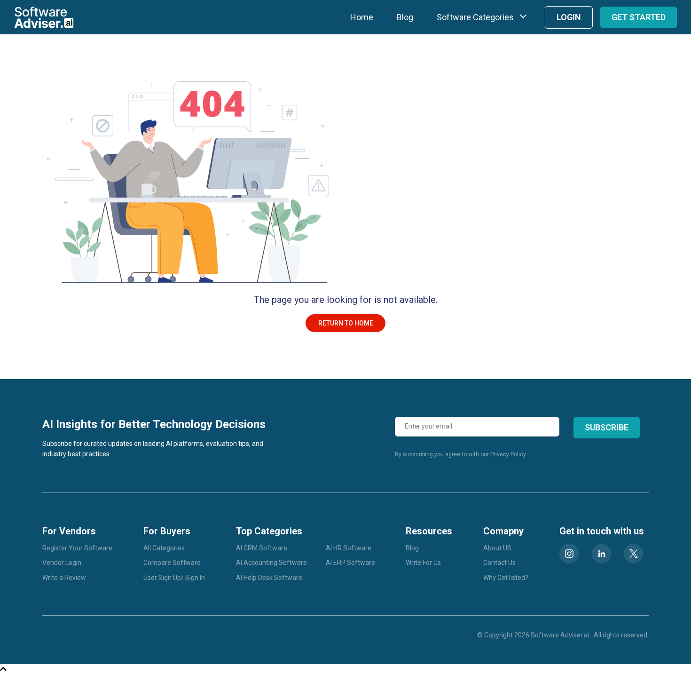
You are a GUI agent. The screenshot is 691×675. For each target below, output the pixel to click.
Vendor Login (61, 562)
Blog (405, 17)
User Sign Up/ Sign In (174, 577)
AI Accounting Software (271, 562)
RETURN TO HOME (345, 323)
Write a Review (64, 577)
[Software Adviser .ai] (44, 17)
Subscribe (606, 427)
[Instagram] (569, 554)
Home (361, 17)
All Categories (164, 548)
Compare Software (172, 562)
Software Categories (475, 17)
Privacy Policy (508, 454)
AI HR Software (348, 548)
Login (569, 17)
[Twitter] (634, 554)
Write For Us (423, 562)
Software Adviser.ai (560, 635)
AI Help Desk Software (269, 577)
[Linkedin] (602, 554)
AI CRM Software (261, 548)
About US (497, 548)
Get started (639, 17)
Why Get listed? (505, 577)
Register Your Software (77, 548)
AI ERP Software (350, 562)
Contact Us (499, 562)
